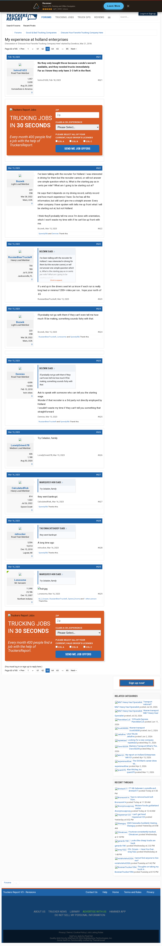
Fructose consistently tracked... (143, 832)
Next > (74, 49)
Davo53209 (134, 749)
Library (75, 911)
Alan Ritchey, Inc (134, 769)
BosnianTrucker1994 (124, 872)
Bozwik (20, 181)
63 (48, 49)
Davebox (75, 43)
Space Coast (26, 507)
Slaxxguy (131, 826)
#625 (98, 360)
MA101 (128, 757)
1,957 (30, 79)
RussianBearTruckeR (20, 257)
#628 (98, 521)
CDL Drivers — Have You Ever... (141, 849)
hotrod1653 (20, 70)
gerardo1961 (120, 846)
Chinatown (133, 834)
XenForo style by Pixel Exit (81, 936)
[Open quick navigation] (152, 32)
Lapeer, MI (27, 553)
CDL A (61, 141)
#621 (98, 57)
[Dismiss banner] (128, 6)
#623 (98, 244)
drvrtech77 (133, 791)
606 (30, 454)
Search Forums (13, 25)
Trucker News (57, 911)
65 (57, 49)
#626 (98, 432)
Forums (46, 17)
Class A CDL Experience (69, 122)
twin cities (27, 393)
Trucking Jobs (64, 17)
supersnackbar (121, 766)
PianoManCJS (138, 722)
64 (52, 49)
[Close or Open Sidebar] (149, 32)
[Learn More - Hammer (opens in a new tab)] (81, 6)
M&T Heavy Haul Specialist (127, 707)
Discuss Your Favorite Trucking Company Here (39, 43)
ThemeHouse (99, 940)
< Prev (21, 49)
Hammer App (117, 911)
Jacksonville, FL (25, 276)
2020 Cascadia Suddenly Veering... (142, 823)
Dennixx (55, 234)
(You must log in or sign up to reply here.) (23, 666)
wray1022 (132, 852)
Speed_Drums (74, 599)
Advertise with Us (94, 911)
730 (30, 266)
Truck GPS (84, 17)
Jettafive (130, 736)
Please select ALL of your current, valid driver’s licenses (74, 136)
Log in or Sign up (148, 13)
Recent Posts (29, 25)
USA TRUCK (132, 734)
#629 (98, 567)
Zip (57, 110)
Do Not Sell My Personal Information (80, 915)
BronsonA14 (120, 802)
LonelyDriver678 (20, 445)
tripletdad (132, 742)
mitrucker (20, 534)
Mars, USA (27, 200)
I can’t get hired (139, 814)
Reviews (99, 17)
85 (67, 49)
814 (30, 496)
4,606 (30, 382)
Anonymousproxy (123, 811)
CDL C (88, 141)
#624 (98, 309)
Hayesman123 (138, 817)
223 (30, 190)
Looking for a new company (140, 740)
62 (43, 49)
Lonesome (61, 337)
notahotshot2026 (122, 863)
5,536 (30, 542)
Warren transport (151, 710)
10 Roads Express (140, 719)
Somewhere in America (21, 89)
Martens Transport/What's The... (143, 746)
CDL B (75, 141)
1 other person (90, 599)
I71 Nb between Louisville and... (143, 788)
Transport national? (147, 703)
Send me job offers (77, 148)
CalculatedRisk (20, 488)
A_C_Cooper (44, 599)
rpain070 (131, 772)
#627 (98, 474)
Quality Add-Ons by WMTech (81, 938)
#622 (98, 168)
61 (38, 49)
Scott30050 (134, 730)
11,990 (29, 588)
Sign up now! (137, 682)
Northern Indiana (24, 599)
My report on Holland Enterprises (140, 755)
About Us (39, 911)
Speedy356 (43, 234)
